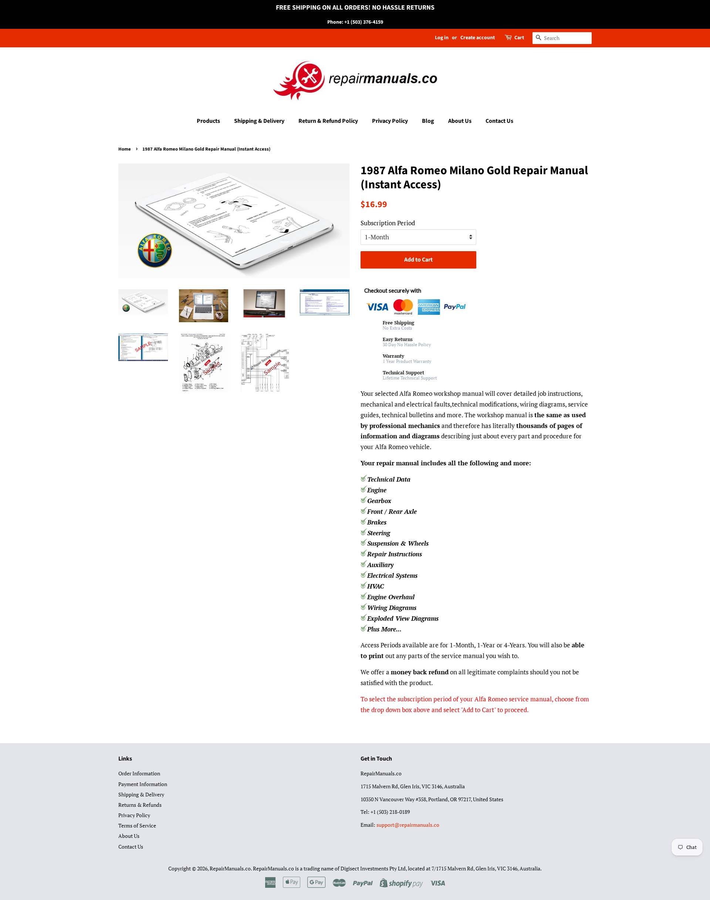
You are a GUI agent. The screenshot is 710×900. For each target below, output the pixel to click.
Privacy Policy (390, 121)
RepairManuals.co (230, 868)
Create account (477, 37)
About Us (459, 121)
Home (124, 149)
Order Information (139, 773)
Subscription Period (388, 223)
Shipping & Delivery (259, 121)
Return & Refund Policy (328, 121)
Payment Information (142, 784)
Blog (428, 121)
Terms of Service (137, 825)
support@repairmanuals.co (407, 824)
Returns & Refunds (140, 804)
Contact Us (499, 121)
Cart (519, 37)
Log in (442, 37)
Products (208, 121)
